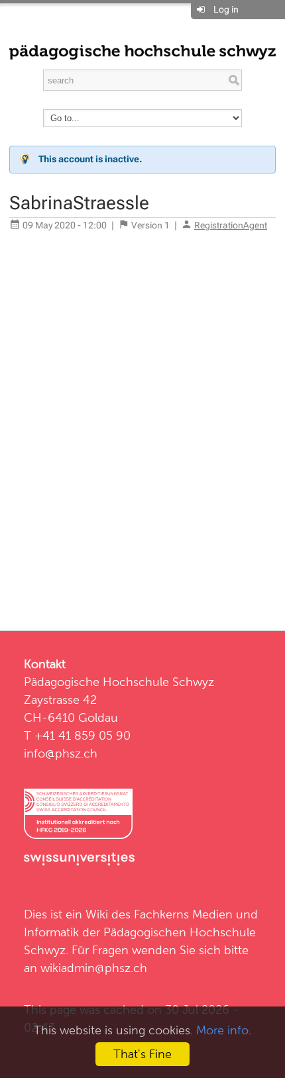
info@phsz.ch (60, 753)
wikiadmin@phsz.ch (93, 968)
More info (222, 1030)
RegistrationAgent (230, 225)
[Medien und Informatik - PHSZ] (142, 51)
